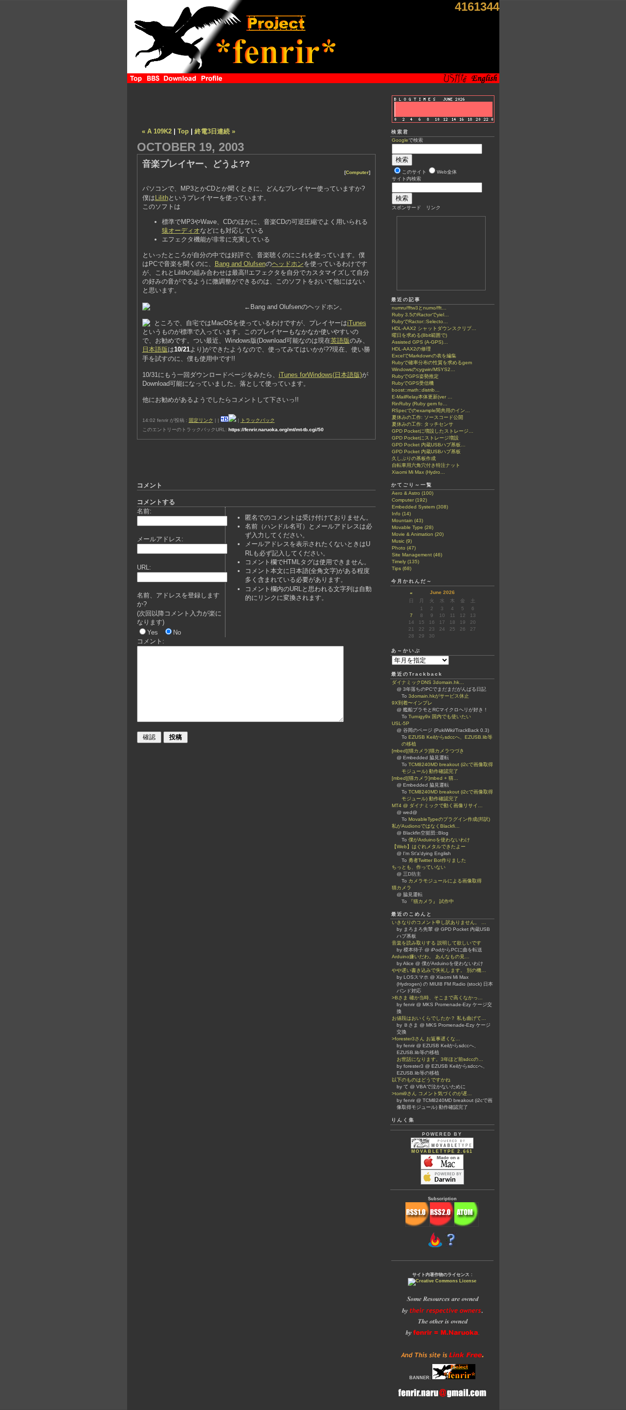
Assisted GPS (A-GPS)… (420, 342)
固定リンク (201, 420)
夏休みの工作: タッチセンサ (422, 424)
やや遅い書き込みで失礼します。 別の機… (439, 970)
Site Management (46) (417, 554)
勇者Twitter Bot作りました (437, 860)
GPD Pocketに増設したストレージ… (432, 431)
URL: (144, 567)
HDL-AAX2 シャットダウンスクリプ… (434, 328)
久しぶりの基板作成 (414, 458)
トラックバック (258, 420)
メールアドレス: (160, 539)
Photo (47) (404, 548)
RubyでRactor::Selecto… (420, 321)
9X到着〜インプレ (412, 702)
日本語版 (155, 349)
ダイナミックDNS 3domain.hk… (428, 682)
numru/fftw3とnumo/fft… (419, 307)
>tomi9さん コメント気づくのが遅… (432, 1093)
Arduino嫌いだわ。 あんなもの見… (431, 956)
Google (400, 140)
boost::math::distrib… (416, 390)
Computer (357, 172)
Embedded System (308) (420, 506)
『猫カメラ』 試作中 (431, 901)
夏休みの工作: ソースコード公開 (427, 417)
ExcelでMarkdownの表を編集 (424, 355)
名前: (144, 511)
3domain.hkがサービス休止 (438, 696)
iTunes (356, 323)
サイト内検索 (406, 178)
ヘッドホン (288, 263)
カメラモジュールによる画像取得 (445, 880)
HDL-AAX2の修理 (411, 349)
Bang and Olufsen (240, 263)
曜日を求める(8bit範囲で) (419, 335)
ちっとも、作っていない (419, 867)
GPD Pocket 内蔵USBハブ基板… (429, 444)
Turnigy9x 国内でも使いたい (439, 716)
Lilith (161, 197)
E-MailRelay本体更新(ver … (422, 396)
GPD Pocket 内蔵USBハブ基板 (426, 451)
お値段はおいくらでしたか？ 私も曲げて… (439, 1018)
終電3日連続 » (215, 131)
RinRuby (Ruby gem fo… (419, 403)
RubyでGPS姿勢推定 (415, 376)
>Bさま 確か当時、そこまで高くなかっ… (437, 997)
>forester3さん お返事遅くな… (426, 1038)
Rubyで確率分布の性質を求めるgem (432, 362)
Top (183, 131)
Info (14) (401, 513)
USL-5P (400, 723)
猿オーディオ (181, 230)
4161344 (477, 6)
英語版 (340, 340)
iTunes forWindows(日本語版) (320, 374)
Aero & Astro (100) (412, 493)
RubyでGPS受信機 (413, 383)
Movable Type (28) (412, 527)
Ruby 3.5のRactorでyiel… (420, 314)
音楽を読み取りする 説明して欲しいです (436, 943)
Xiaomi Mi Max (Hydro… (418, 472)
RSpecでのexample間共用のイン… (431, 410)
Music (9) (402, 541)
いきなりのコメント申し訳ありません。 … (439, 922)
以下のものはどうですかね (421, 1079)
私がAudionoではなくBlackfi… (426, 826)
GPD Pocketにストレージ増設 (425, 438)
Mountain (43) (407, 520)
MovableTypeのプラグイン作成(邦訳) (449, 819)
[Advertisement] (256, 102)
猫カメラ (401, 887)
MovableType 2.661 (442, 1151)
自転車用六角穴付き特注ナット (426, 465)
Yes (152, 632)
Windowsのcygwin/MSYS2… (423, 369)
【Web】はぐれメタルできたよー (429, 846)
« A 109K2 (157, 131)
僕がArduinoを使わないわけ (439, 839)
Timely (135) (405, 561)
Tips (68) (401, 568)
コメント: (150, 641)
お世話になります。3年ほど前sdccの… (437, 1059)
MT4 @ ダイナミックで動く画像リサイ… (437, 805)
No (177, 632)
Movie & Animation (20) (418, 534)
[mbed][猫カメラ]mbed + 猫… (425, 778)
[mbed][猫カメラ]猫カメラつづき (428, 750)
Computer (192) (409, 500)
